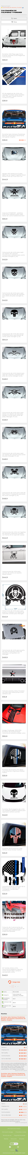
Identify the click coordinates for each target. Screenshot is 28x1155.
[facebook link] (10, 1147)
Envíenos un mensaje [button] (23, 865)
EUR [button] (16, 1143)
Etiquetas (21, 1138)
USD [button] (12, 1143)
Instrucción (14, 1138)
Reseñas (6, 1138)
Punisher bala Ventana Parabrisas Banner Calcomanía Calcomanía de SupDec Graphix (13, 1018)
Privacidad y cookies (21, 1132)
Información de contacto (14, 1128)
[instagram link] (18, 1147)
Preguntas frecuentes (19, 1135)
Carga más (16, 982)
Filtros (15, 22)
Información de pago (7, 1132)
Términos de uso (7, 1135)
